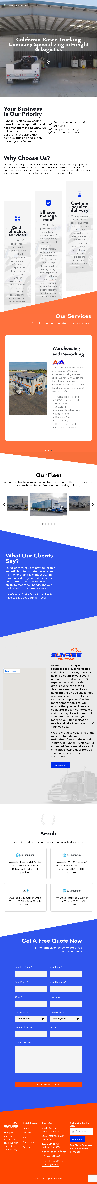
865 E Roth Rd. (49, 1128)
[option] (48, 371)
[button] (4, 504)
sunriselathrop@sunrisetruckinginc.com (54, 1163)
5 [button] (54, 524)
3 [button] (51, 450)
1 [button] (45, 450)
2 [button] (48, 450)
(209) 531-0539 (53, 1156)
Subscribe (77, 1139)
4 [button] (51, 524)
